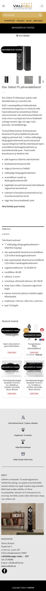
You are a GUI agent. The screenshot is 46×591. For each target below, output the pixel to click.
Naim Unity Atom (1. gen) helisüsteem (11, 345)
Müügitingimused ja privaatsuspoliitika (23, 584)
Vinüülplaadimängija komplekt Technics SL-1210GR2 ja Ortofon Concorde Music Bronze (34, 385)
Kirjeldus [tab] (6, 229)
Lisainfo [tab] (6, 234)
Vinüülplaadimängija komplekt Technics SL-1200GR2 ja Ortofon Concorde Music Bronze (12, 385)
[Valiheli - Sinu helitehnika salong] (23, 6)
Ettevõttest (9, 21)
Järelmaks (38, 21)
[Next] (40, 58)
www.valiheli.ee (8, 566)
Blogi (28, 21)
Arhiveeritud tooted (23, 27)
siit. (13, 499)
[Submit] (40, 14)
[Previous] (6, 58)
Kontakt (21, 21)
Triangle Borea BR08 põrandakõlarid (34, 346)
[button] (3, 6)
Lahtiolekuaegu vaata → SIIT (15, 556)
